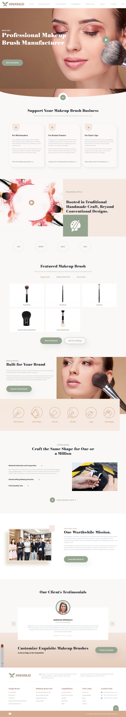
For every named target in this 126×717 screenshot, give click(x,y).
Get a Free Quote (12, 63)
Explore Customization (19, 389)
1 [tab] (92, 488)
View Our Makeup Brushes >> (22, 162)
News (84, 701)
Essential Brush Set (42, 695)
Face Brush (12, 692)
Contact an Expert (106, 650)
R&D (63, 704)
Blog (83, 698)
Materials (65, 701)
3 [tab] (96, 488)
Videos (84, 704)
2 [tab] (94, 488)
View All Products (51, 341)
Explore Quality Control (65, 500)
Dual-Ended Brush (15, 704)
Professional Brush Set (43, 692)
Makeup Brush (43, 4)
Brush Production (67, 695)
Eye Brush (12, 695)
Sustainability (86, 695)
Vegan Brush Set (41, 698)
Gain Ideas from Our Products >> (96, 162)
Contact (113, 4)
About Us (85, 692)
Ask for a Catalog (75, 341)
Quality (64, 698)
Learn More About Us (76, 559)
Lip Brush (12, 698)
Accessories (40, 701)
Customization (60, 4)
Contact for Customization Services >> (62, 162)
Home (31, 4)
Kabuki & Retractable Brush (18, 701)
